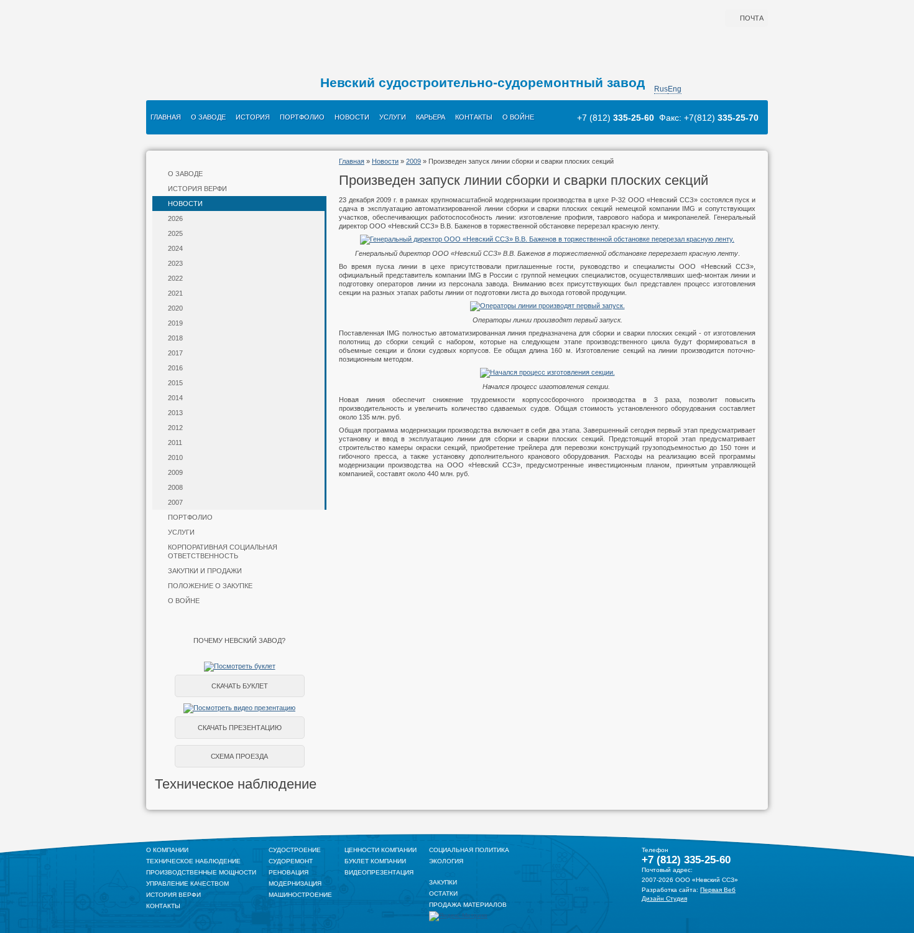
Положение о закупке (210, 585)
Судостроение (295, 849)
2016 (175, 368)
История (253, 117)
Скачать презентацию (240, 727)
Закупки (443, 882)
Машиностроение (300, 894)
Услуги (392, 117)
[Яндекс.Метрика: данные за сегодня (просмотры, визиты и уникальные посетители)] (458, 916)
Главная (165, 117)
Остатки (443, 893)
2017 (175, 353)
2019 (175, 323)
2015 (175, 383)
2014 (175, 397)
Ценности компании (380, 849)
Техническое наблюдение (193, 861)
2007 (175, 502)
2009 (175, 472)
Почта (752, 18)
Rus (661, 89)
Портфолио (302, 117)
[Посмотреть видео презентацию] (239, 707)
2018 (175, 338)
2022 (175, 278)
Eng (674, 89)
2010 (175, 457)
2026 (175, 218)
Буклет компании (375, 861)
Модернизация (295, 883)
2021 (175, 293)
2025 (175, 233)
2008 (175, 487)
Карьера (430, 117)
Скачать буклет (239, 686)
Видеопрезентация (378, 872)
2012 (175, 427)
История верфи (197, 188)
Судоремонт (291, 861)
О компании (167, 849)
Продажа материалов (468, 904)
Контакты (473, 117)
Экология (446, 861)
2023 (175, 263)
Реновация (288, 872)
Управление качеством (187, 883)
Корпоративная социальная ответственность (222, 551)
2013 (175, 412)
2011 (175, 442)
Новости (352, 117)
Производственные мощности (201, 872)
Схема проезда (239, 756)
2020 (175, 308)
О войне (518, 117)
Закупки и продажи (205, 570)
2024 (175, 248)
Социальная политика (469, 849)
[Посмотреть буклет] (239, 666)
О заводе (208, 117)
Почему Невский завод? (239, 640)
